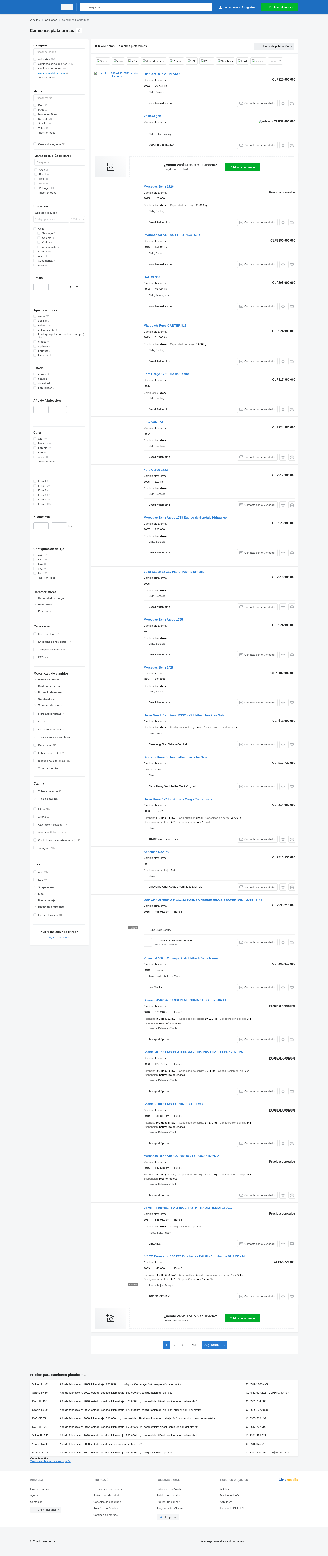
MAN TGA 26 (40, 1452)
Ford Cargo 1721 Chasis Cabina (167, 374)
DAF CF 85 (39, 1418)
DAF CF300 (152, 277)
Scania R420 (40, 1443)
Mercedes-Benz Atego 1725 (163, 619)
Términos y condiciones (107, 1488)
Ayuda (34, 1495)
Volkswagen (152, 116)
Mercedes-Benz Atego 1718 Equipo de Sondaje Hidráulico (185, 517)
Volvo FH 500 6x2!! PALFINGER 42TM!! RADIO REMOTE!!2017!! (189, 1207)
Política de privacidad (106, 1495)
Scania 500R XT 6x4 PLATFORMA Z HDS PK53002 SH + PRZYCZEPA (193, 1052)
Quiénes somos (39, 1488)
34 (194, 1345)
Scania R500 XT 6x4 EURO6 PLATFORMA (174, 1104)
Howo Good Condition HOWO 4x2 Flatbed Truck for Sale (184, 715)
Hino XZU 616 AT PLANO (162, 74)
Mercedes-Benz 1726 (159, 186)
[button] (282, 103)
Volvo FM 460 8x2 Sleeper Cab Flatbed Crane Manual (181, 958)
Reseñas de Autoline (105, 1508)
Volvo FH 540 (40, 1435)
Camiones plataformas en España (50, 1461)
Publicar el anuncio (242, 166)
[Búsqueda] (84, 7)
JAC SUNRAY (154, 422)
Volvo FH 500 (40, 1384)
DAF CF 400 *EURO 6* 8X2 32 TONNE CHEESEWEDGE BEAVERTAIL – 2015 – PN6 (203, 899)
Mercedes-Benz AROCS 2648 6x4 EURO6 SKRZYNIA (181, 1156)
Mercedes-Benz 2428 (159, 667)
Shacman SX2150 (156, 851)
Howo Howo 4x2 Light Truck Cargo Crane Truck (178, 799)
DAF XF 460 (39, 1401)
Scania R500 (40, 1409)
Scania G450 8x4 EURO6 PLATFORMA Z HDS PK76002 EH (186, 1000)
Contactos (36, 1501)
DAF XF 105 (39, 1426)
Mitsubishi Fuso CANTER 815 (165, 325)
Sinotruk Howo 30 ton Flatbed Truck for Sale (175, 757)
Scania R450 (40, 1392)
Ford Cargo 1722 (156, 469)
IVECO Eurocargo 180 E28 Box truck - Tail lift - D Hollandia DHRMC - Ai (194, 1256)
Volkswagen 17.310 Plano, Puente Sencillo (174, 571)
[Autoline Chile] (43, 7)
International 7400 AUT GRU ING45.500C (173, 235)
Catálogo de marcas (105, 1514)
